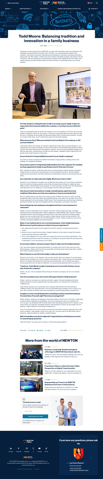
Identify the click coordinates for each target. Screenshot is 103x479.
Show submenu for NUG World (49, 9)
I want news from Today (35, 416)
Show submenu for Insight (11, 9)
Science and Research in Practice (69, 8)
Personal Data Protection (24, 469)
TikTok (46, 451)
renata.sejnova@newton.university (80, 470)
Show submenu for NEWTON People (31, 9)
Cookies (36, 469)
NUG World (44, 8)
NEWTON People (25, 8)
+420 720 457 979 (75, 468)
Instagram (26, 451)
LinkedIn (41, 330)
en (89, 3)
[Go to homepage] (45, 3)
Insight (7, 8)
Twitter (49, 330)
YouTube (39, 451)
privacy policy (26, 422)
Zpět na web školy (13, 3)
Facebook (32, 330)
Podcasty (94, 8)
